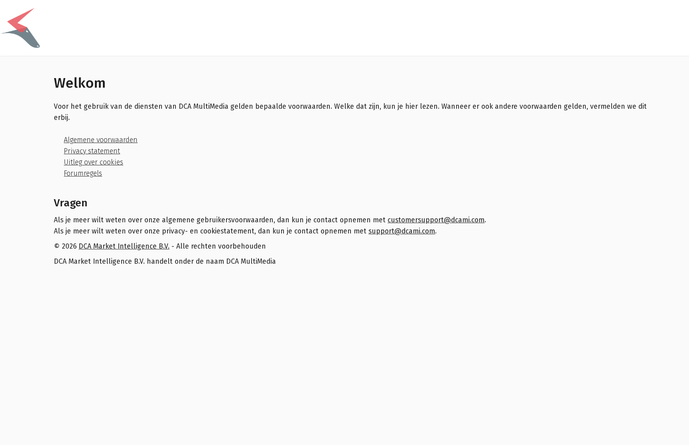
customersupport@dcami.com (436, 220)
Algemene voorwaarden (101, 140)
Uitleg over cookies (93, 162)
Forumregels (83, 173)
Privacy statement (92, 151)
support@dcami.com (401, 231)
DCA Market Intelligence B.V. (124, 246)
